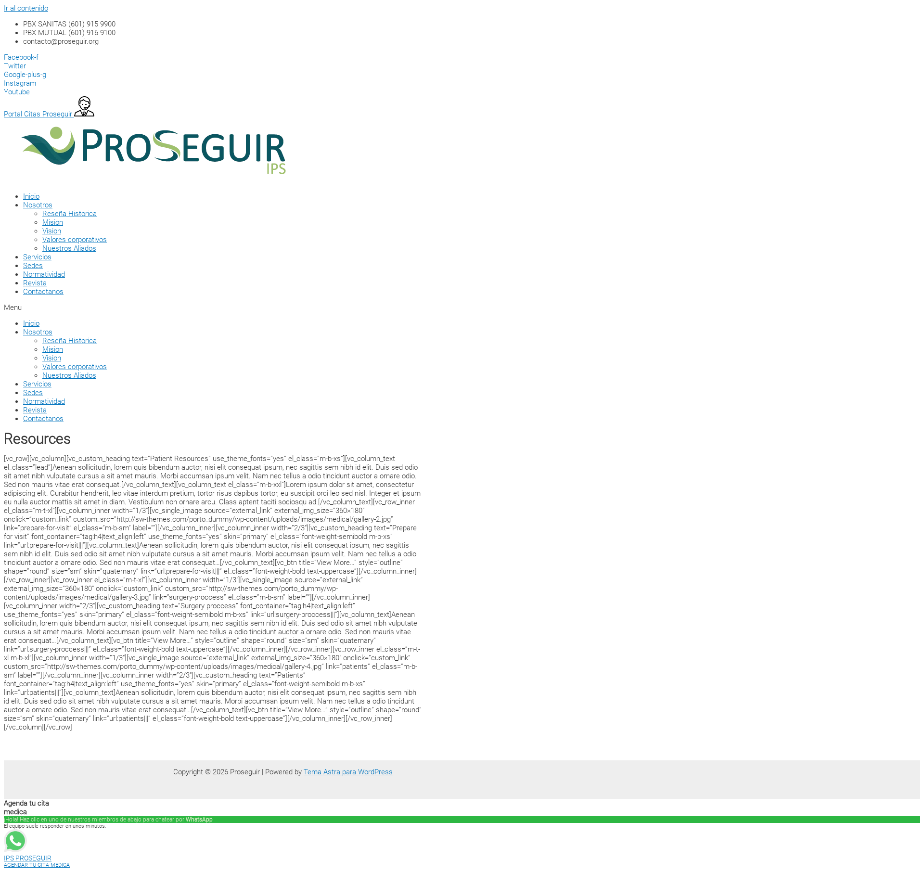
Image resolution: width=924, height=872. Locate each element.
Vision (51, 231)
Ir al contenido (26, 8)
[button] (278, 307)
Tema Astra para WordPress (348, 772)
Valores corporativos (74, 239)
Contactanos (43, 291)
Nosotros (37, 205)
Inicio (31, 196)
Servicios (37, 257)
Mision (52, 222)
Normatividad (44, 274)
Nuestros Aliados (69, 248)
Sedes (33, 265)
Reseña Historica (69, 213)
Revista (35, 283)
